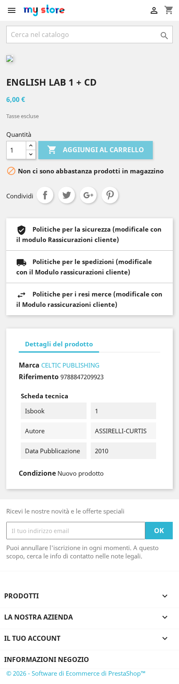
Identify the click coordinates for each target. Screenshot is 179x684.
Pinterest (110, 195)
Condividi (45, 195)
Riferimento (39, 377)
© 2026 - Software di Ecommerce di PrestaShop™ (76, 673)
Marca (29, 365)
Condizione (37, 473)
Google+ (88, 195)
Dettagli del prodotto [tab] (59, 344)
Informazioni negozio (46, 659)
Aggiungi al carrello (95, 150)
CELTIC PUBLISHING (70, 365)
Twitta (66, 195)
